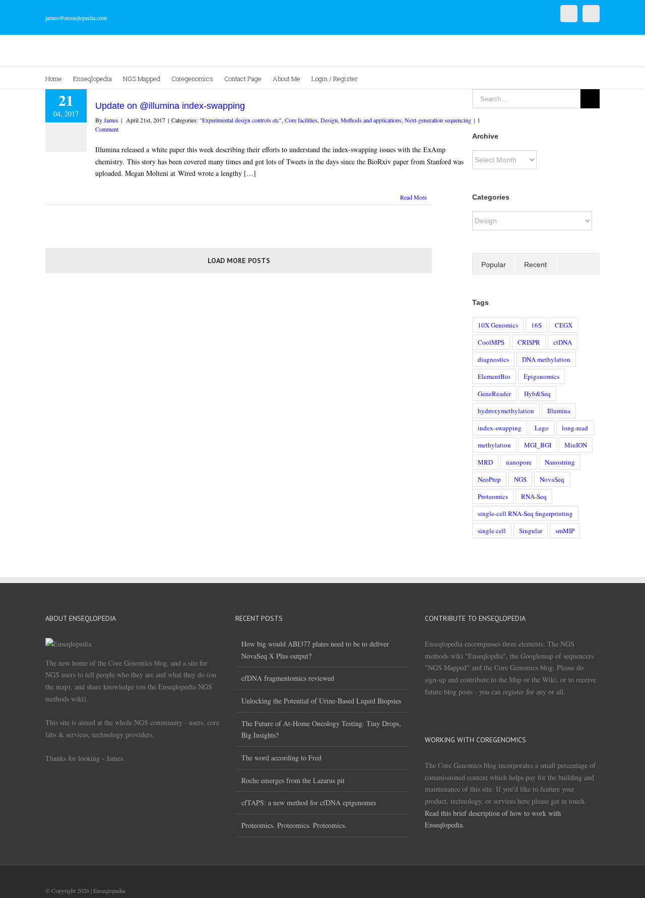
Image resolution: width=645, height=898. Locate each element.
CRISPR (529, 342)
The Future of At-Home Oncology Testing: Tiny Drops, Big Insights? (321, 729)
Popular (493, 265)
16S (536, 325)
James (111, 120)
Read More (413, 197)
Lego (542, 427)
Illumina (558, 410)
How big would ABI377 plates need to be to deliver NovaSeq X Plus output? (315, 650)
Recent (535, 265)
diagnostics (493, 359)
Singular (530, 530)
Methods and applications (371, 120)
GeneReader (494, 393)
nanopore (519, 462)
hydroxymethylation (506, 410)
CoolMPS (491, 342)
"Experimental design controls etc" (241, 120)
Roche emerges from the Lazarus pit (293, 780)
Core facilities (301, 120)
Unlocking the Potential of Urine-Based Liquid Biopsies (321, 700)
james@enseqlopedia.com (76, 18)
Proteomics (493, 496)
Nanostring (560, 462)
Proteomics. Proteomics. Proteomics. (294, 825)
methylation (494, 445)
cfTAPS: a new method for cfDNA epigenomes (308, 802)
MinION (575, 445)
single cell (492, 530)
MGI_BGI (537, 445)
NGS (520, 479)
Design (329, 120)
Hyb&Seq (537, 393)
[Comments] (578, 263)
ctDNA (562, 342)
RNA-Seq (534, 496)
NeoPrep (489, 479)
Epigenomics (541, 376)
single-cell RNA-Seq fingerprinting (525, 513)
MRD (485, 462)
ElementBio (494, 376)
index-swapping (500, 427)
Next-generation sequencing (438, 120)
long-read (575, 427)
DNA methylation (546, 359)
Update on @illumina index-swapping (170, 106)
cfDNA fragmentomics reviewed (287, 678)
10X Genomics (498, 325)
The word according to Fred (281, 757)
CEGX (563, 325)
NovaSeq (552, 479)
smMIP (564, 530)
